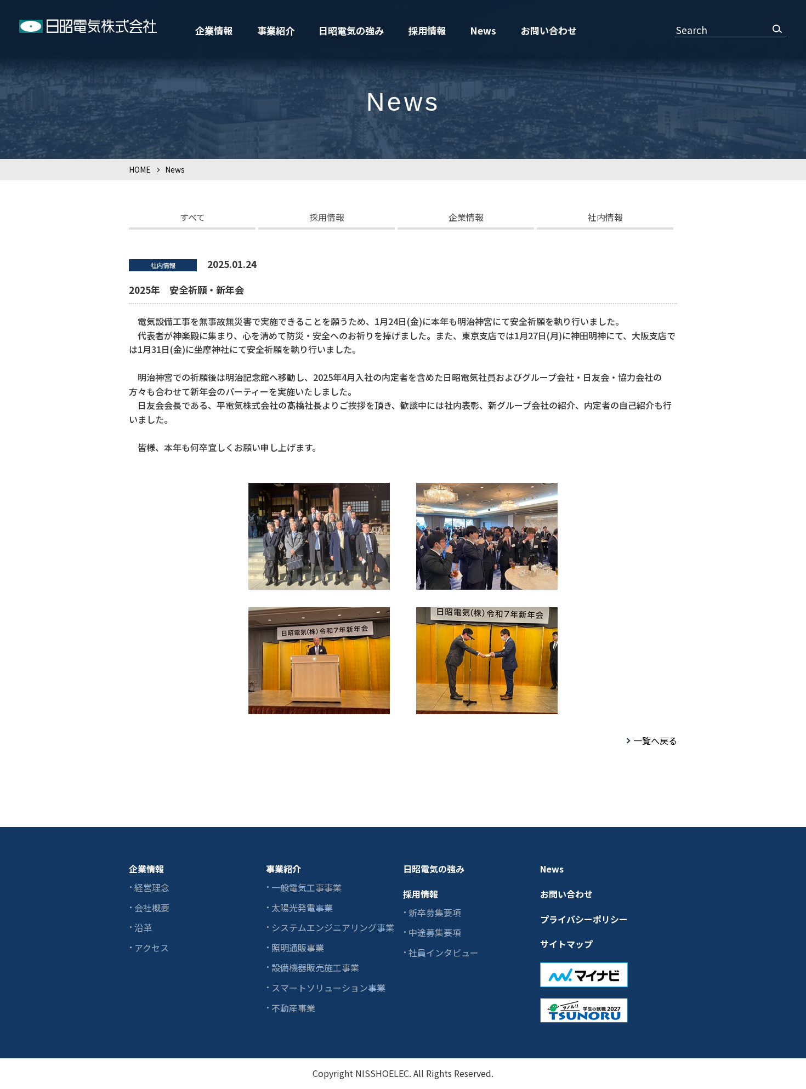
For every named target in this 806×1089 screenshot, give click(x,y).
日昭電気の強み (351, 30)
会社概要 (151, 907)
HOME (139, 169)
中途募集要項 (434, 932)
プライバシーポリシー (584, 919)
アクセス (151, 947)
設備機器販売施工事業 (315, 967)
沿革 (143, 927)
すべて (192, 217)
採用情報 (427, 30)
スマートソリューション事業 (328, 987)
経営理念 (151, 887)
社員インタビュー (443, 952)
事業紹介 (275, 30)
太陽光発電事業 (302, 907)
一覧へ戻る (655, 740)
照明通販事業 (297, 947)
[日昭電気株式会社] (88, 28)
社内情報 (605, 217)
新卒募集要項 (434, 912)
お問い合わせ (549, 30)
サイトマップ (566, 943)
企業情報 (213, 30)
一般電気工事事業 (306, 887)
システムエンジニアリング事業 (332, 927)
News (483, 30)
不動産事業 (293, 1007)
